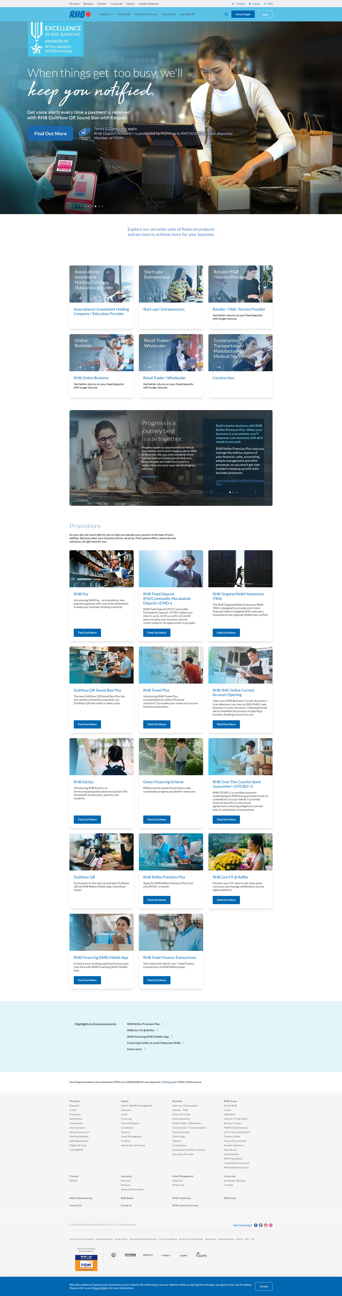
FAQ (270, 3)
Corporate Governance (236, 1162)
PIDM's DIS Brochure (236, 1127)
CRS (247, 1239)
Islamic (130, 3)
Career (228, 1109)
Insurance (126, 1176)
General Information (132, 1189)
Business (88, 3)
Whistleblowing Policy (236, 1167)
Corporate (116, 3)
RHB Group (230, 1101)
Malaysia (105, 14)
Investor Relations (149, 3)
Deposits (74, 1105)
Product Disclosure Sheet (191, 1239)
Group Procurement (235, 1140)
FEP (253, 1239)
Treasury (126, 1132)
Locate (256, 3)
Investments (76, 1123)
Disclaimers (210, 1239)
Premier (102, 3)
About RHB (124, 14)
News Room (230, 1149)
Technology (178, 1136)
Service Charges (233, 1123)
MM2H (73, 1180)
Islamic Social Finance (133, 1145)
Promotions (168, 14)
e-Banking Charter (104, 1239)
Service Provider (181, 1114)
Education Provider (183, 1154)
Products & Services (146, 14)
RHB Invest (230, 1198)
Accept (264, 1286)
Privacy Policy (121, 1239)
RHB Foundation (233, 1158)
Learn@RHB (187, 14)
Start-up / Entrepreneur (185, 1105)
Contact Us (75, 1205)
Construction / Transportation (189, 1127)
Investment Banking (235, 1180)
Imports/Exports (130, 1123)
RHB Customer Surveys (185, 1205)
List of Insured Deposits (237, 1132)
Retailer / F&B (180, 1109)
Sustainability (231, 1154)
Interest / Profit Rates (235, 1118)
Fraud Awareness (226, 1239)
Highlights (229, 1114)
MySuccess (178, 1184)
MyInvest (177, 1180)
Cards (72, 1109)
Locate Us (126, 1205)
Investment (127, 1127)
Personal (74, 3)
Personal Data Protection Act (143, 1239)
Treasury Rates (232, 1136)
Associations (179, 1145)
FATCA (239, 1239)
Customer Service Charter (81, 1239)
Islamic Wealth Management (136, 1105)
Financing (74, 1114)
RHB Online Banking (80, 1198)
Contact (240, 3)
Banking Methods (79, 1136)
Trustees (125, 1140)
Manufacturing (180, 1132)
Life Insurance (77, 1127)
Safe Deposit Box (78, 1140)
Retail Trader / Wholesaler (186, 1123)
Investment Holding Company (188, 1149)
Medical (176, 1140)
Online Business (181, 1118)
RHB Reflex (127, 1198)
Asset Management (131, 1136)
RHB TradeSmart (181, 1198)
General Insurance (79, 1132)
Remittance (75, 1118)
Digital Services (78, 1145)
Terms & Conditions (168, 1239)
